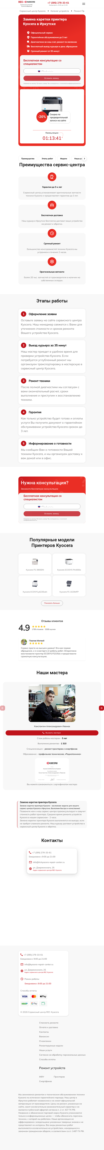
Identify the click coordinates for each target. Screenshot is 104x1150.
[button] (101, 708)
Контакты (44, 1032)
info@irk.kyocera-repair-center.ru (49, 862)
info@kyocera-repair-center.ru (38, 964)
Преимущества (27, 158)
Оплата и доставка (48, 1027)
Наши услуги (45, 1050)
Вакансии (44, 1036)
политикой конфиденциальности (70, 83)
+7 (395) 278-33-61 (58, 2)
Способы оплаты (47, 1059)
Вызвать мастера (53, 733)
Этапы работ (47, 158)
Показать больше (52, 603)
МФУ (41, 1076)
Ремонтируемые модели (51, 1045)
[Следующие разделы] (84, 158)
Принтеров (59, 1076)
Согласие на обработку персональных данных (62, 1055)
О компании (45, 1041)
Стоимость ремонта (48, 1022)
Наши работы (80, 158)
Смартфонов (45, 1081)
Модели (63, 158)
